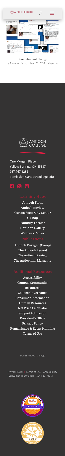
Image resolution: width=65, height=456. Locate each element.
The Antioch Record (32, 250)
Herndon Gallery (32, 228)
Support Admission (32, 313)
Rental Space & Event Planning (32, 328)
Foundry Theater (32, 223)
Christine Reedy (19, 63)
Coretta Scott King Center (32, 212)
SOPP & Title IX (44, 375)
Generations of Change (32, 59)
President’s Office (32, 318)
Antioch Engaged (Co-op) (32, 245)
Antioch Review (32, 207)
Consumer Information (33, 298)
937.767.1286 (19, 171)
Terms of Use (32, 333)
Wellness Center (32, 233)
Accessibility (32, 277)
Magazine (53, 63)
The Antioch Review (32, 255)
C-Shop (32, 218)
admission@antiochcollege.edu (32, 177)
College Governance (32, 293)
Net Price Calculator (32, 308)
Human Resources (32, 303)
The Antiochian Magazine (32, 260)
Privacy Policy (32, 323)
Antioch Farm (32, 202)
